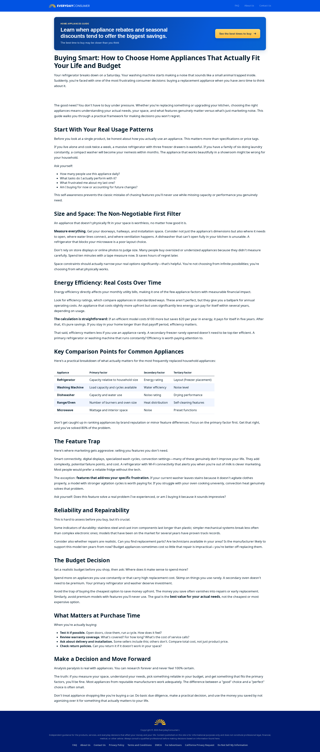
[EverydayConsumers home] (69, 6)
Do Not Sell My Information (233, 745)
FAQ (237, 5)
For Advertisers (173, 745)
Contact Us (265, 5)
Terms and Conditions (140, 745)
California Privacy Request (199, 745)
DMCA (158, 745)
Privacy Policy (116, 745)
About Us (249, 5)
